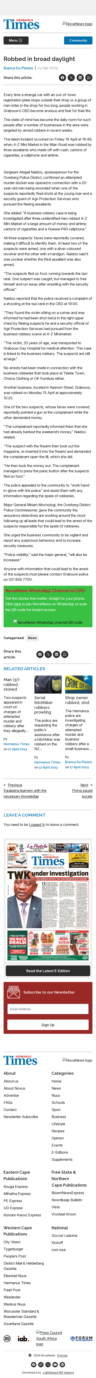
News (32, 638)
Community (78, 40)
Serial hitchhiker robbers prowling (43, 704)
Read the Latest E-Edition (48, 971)
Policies (62, 1355)
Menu (11, 40)
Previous (15, 785)
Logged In (37, 824)
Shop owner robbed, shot (77, 700)
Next (84, 785)
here (18, 604)
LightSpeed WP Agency (58, 1372)
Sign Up (48, 1025)
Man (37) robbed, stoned (11, 684)
